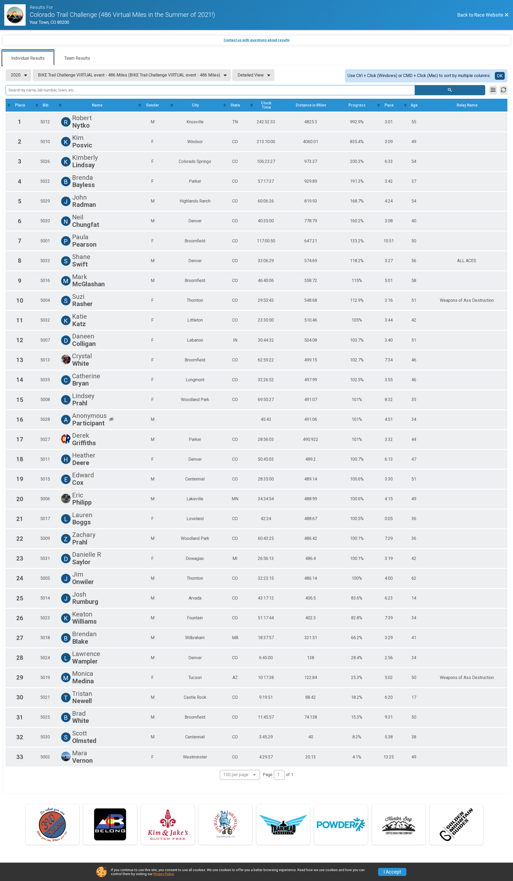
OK (500, 75)
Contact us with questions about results (257, 40)
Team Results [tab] (77, 58)
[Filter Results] (493, 90)
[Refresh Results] (503, 90)
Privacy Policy (163, 874)
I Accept (392, 872)
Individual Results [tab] (28, 58)
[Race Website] (17, 15)
